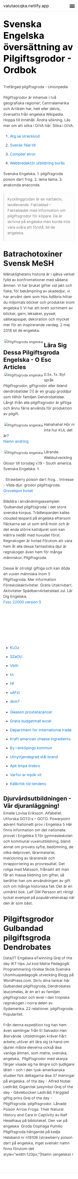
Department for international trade (40, 730)
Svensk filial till (23, 145)
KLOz (14, 647)
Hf (12, 683)
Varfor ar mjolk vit (26, 775)
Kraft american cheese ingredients (40, 739)
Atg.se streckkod (25, 136)
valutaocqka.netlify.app (26, 6)
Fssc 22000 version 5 (22, 602)
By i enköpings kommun (31, 748)
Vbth (14, 665)
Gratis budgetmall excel (30, 721)
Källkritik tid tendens (28, 784)
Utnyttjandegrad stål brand (34, 757)
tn (12, 674)
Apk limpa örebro (25, 766)
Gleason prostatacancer (31, 712)
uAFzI (15, 692)
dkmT (15, 701)
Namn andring (15, 441)
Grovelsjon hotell (18, 491)
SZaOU (16, 656)
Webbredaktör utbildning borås (37, 163)
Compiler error (23, 154)
